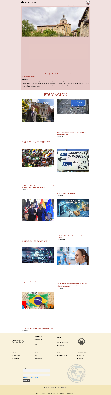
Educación (40, 5)
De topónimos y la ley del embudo (66, 193)
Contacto (76, 5)
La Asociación (66, 5)
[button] (81, 4)
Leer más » (24, 88)
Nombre (24, 368)
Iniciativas (48, 5)
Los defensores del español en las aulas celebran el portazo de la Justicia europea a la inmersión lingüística (38, 186)
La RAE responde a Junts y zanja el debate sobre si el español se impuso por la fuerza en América (36, 142)
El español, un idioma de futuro (30, 282)
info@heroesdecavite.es (64, 342)
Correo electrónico (27, 372)
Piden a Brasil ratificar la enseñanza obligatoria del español (37, 328)
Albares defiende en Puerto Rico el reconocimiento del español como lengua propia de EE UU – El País (36, 240)
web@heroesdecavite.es (65, 344)
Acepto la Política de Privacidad (31, 377)
